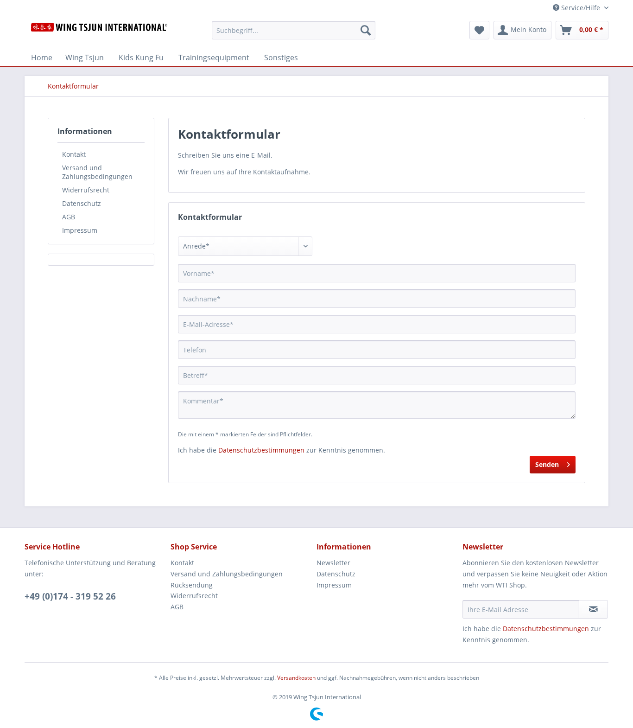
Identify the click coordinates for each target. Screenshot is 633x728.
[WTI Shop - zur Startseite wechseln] (99, 32)
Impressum (79, 230)
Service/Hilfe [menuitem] (580, 7)
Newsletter (333, 562)
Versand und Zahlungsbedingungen (97, 172)
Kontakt (74, 154)
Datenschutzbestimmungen (261, 450)
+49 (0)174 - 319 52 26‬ (70, 596)
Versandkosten (296, 678)
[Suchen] (365, 30)
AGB (68, 216)
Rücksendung (192, 585)
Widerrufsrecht (85, 189)
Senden (547, 464)
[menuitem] (293, 34)
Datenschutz (81, 203)
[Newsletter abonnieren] (593, 609)
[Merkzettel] (479, 30)
